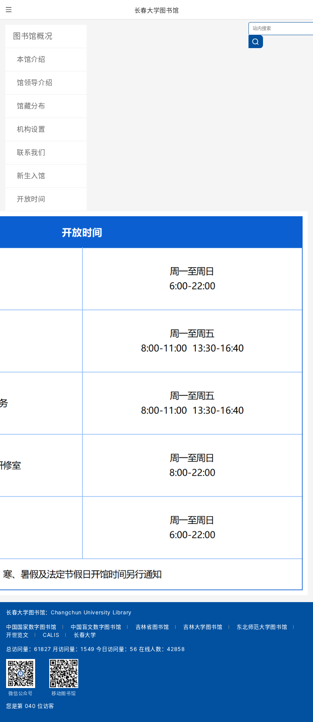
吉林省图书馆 (152, 626)
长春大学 (85, 635)
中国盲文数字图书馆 (96, 626)
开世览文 (17, 635)
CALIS (51, 635)
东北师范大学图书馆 (262, 626)
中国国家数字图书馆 (31, 626)
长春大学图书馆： (28, 612)
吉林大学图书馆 (202, 626)
